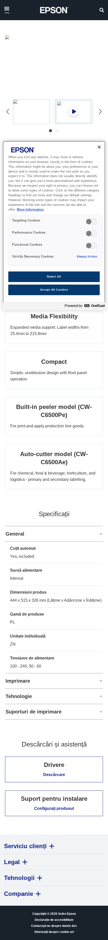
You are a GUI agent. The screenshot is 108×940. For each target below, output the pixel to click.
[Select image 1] (31, 111)
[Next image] (100, 111)
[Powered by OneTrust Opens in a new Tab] (84, 307)
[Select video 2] (73, 111)
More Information (30, 209)
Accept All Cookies (54, 289)
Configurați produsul (54, 808)
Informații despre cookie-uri (54, 932)
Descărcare (54, 774)
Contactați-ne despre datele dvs (54, 926)
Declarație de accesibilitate (54, 920)
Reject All (54, 276)
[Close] (99, 147)
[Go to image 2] (57, 130)
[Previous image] (8, 111)
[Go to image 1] (50, 130)
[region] (54, 225)
